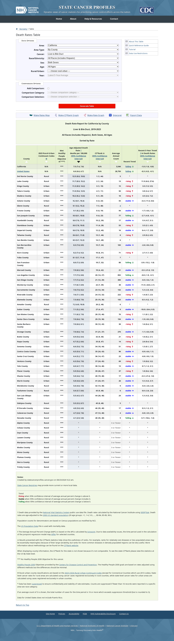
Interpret (117, 115)
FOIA (85, 614)
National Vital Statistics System (56, 512)
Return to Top (22, 605)
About (73, 18)
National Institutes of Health (92, 625)
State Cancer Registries (27, 485)
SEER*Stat (145, 512)
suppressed (37, 584)
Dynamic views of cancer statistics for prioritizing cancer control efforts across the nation (87, 12)
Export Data (136, 115)
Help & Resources (93, 18)
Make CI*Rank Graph (68, 115)
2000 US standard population (55, 515)
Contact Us (124, 614)
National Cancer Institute (117, 625)
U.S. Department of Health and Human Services (57, 625)
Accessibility (74, 614)
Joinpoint (91, 532)
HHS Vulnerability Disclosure (103, 614)
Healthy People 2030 (26, 564)
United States (23, 171)
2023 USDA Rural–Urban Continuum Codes (83, 573)
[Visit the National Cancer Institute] (27, 9)
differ (53, 534)
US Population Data (29, 526)
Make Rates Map (42, 115)
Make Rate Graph (95, 115)
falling (128, 166)
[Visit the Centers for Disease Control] (146, 9)
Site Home (50, 614)
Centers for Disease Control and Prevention (78, 564)
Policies (61, 614)
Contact (114, 18)
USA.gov (133, 625)
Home (59, 18)
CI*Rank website (71, 545)
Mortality (23, 29)
